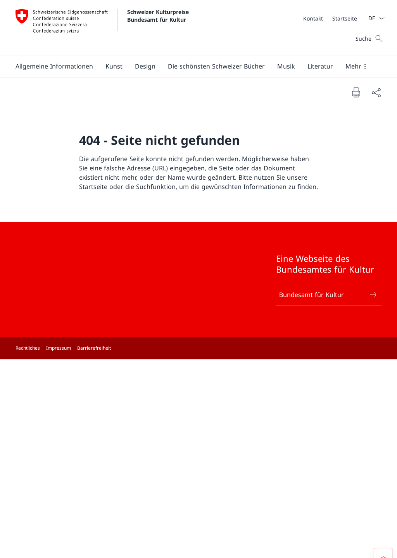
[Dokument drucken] (356, 92)
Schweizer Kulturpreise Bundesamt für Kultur (159, 15)
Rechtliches (28, 348)
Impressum (58, 348)
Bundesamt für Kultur (311, 294)
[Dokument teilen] (376, 92)
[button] (54, 66)
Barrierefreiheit (94, 348)
